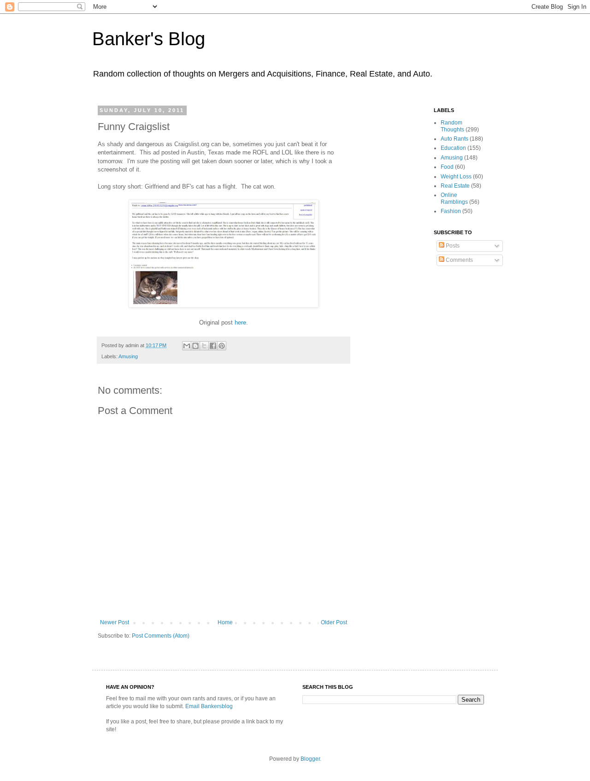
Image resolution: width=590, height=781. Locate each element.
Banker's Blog (148, 39)
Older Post (334, 622)
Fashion (451, 211)
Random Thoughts (452, 125)
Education (453, 148)
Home (225, 622)
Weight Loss (456, 176)
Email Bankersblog (209, 706)
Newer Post (114, 622)
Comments (458, 260)
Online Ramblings (454, 198)
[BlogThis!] (195, 345)
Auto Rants (454, 139)
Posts (452, 246)
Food (447, 167)
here (240, 322)
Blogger (310, 759)
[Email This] (186, 345)
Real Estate (455, 186)
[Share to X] (204, 345)
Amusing (128, 356)
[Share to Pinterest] (221, 345)
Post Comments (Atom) (160, 636)
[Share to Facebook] (213, 345)
